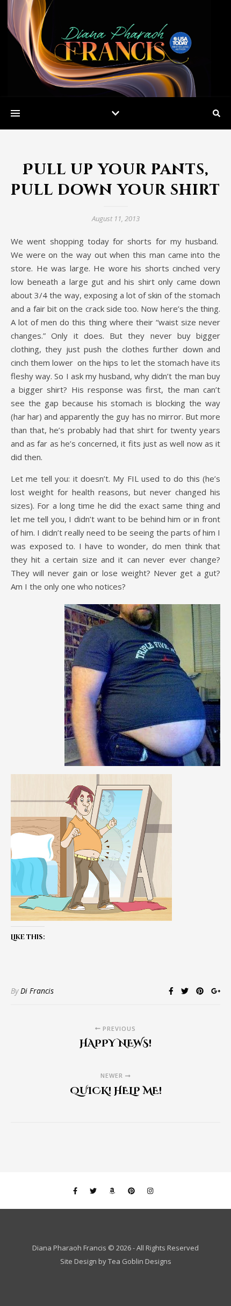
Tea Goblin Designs (139, 1261)
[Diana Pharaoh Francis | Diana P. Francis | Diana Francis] (115, 48)
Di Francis (37, 991)
